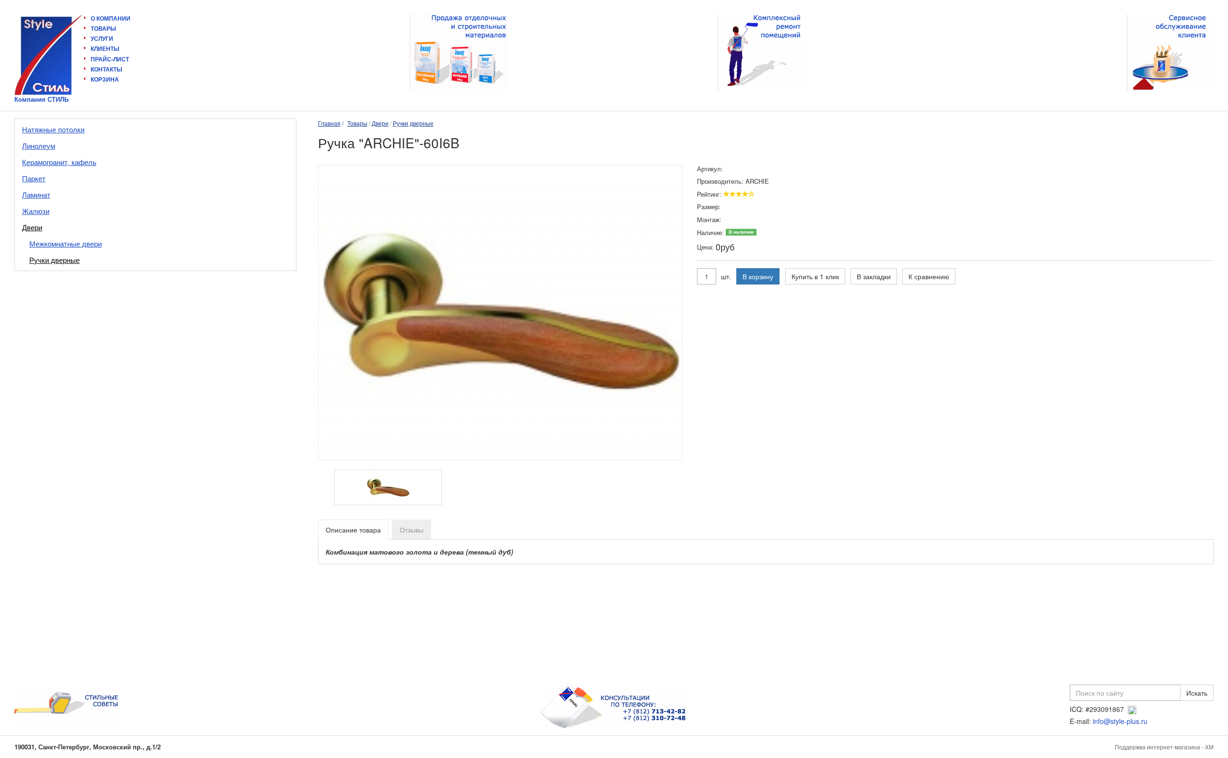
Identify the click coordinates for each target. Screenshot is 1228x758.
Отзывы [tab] (412, 529)
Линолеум (38, 146)
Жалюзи (35, 211)
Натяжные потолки (53, 129)
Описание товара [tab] (353, 529)
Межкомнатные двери (65, 243)
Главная (329, 123)
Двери (32, 227)
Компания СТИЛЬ (41, 99)
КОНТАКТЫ (106, 69)
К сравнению (929, 276)
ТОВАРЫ (103, 28)
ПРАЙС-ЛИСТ (110, 59)
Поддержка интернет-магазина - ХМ (1164, 747)
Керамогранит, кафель (59, 162)
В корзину (758, 276)
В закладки (874, 276)
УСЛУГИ (102, 38)
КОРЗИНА (105, 79)
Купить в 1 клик (815, 276)
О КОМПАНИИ (110, 18)
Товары (357, 123)
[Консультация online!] (1132, 709)
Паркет (34, 178)
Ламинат (36, 195)
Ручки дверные (54, 260)
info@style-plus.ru (1120, 721)
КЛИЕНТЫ (105, 48)
